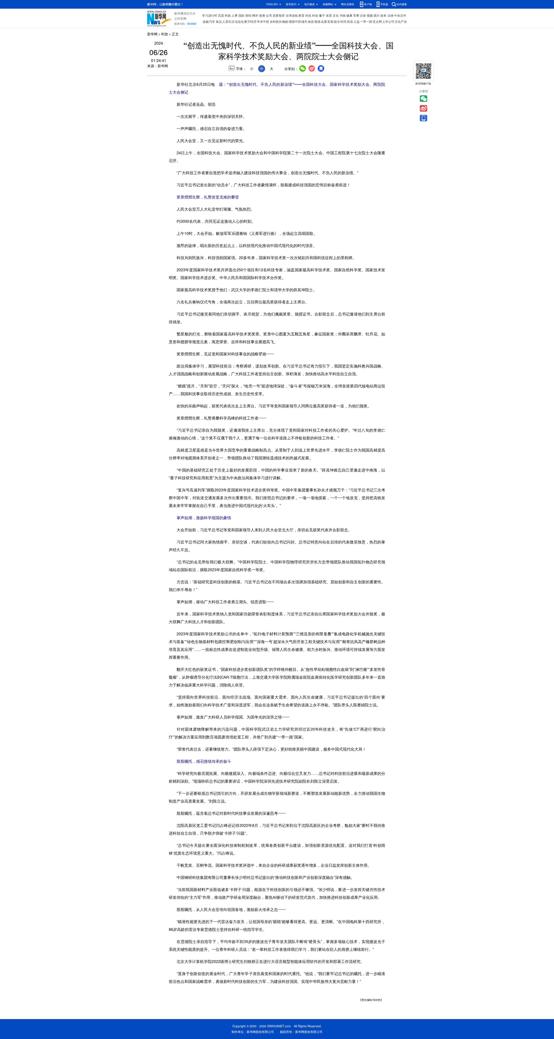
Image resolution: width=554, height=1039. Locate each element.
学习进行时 (209, 15)
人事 (235, 15)
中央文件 (400, 15)
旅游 (311, 21)
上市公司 (388, 21)
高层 (221, 15)
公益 (357, 21)
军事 (356, 15)
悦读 (350, 21)
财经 (248, 15)
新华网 (152, 34)
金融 (206, 21)
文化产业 (401, 21)
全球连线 (292, 15)
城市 (304, 21)
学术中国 (263, 21)
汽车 (212, 21)
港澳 (262, 15)
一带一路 (366, 21)
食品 (219, 21)
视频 (370, 15)
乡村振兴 (276, 21)
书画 (343, 15)
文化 (336, 15)
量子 (322, 15)
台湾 (269, 15)
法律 (390, 15)
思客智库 (279, 15)
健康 (349, 15)
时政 (228, 15)
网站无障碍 (347, 4)
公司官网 (180, 18)
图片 (377, 15)
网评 (255, 15)
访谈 (363, 15)
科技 (308, 15)
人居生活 (228, 21)
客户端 (368, 4)
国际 (241, 15)
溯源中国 (295, 21)
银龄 (285, 21)
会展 (324, 21)
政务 (383, 15)
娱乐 (337, 21)
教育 (301, 15)
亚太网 (377, 21)
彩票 (330, 21)
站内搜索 (401, 4)
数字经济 (250, 21)
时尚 (343, 21)
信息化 (239, 21)
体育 (329, 15)
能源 (317, 21)
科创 (315, 15)
